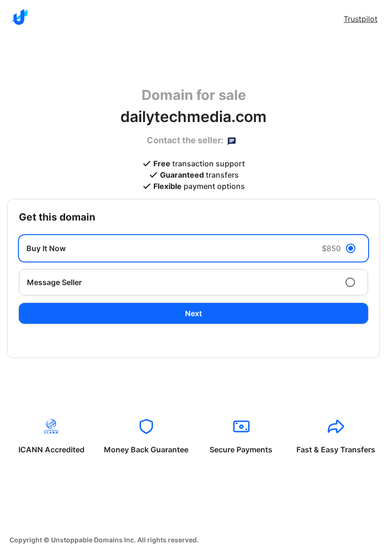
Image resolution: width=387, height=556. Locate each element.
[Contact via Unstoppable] (231, 140)
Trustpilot (361, 19)
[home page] (18, 17)
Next (193, 313)
